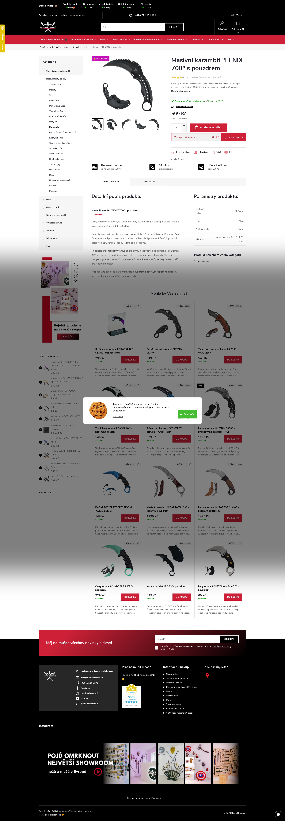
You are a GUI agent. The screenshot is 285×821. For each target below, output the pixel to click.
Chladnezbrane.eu (135, 798)
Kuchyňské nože (56, 137)
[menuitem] (54, 39)
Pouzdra (53, 191)
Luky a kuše (51, 238)
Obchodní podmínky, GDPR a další (182, 687)
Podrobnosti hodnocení (210, 77)
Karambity (54, 127)
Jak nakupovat (78, 15)
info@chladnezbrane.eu (92, 677)
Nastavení (118, 416)
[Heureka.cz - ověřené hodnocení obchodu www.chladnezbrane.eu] (131, 696)
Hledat (174, 27)
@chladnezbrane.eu (90, 703)
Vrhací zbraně (52, 207)
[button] (117, 366)
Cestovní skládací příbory (60, 143)
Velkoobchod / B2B (175, 708)
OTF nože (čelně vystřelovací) (62, 132)
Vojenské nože (56, 153)
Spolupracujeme (173, 704)
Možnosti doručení (184, 106)
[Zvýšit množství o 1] (184, 126)
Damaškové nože (57, 105)
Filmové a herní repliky (57, 215)
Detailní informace (179, 91)
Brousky (53, 185)
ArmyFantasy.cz (153, 798)
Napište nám (172, 696)
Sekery (52, 95)
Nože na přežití (56, 169)
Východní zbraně (54, 222)
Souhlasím (189, 414)
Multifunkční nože (57, 116)
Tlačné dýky (54, 164)
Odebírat (229, 639)
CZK (237, 15)
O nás (169, 700)
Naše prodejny (172, 674)
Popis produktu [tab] (111, 182)
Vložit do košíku (211, 127)
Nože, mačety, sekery (56, 78)
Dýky (51, 175)
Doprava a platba (174, 683)
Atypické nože (55, 148)
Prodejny (43, 15)
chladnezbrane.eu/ (89, 693)
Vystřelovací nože (57, 111)
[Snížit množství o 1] (184, 130)
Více (48, 246)
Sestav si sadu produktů (177, 678)
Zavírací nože (55, 84)
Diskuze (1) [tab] (149, 182)
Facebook (85, 688)
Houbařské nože (56, 159)
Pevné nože (54, 100)
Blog (65, 15)
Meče (48, 199)
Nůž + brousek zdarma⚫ (58, 71)
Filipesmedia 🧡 (57, 815)
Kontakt (55, 15)
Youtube (84, 698)
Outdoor (50, 230)
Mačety (52, 89)
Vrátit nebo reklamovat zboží (179, 713)
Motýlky (53, 121)
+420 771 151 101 (89, 682)
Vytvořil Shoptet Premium (235, 813)
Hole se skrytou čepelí (59, 180)
